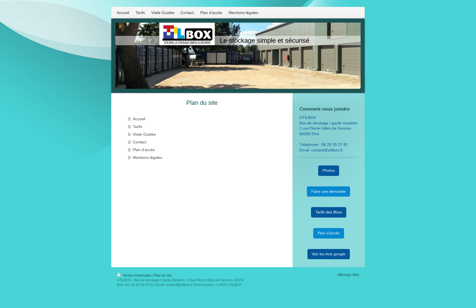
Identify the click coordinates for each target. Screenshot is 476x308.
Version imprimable (137, 275)
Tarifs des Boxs (328, 212)
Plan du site (163, 275)
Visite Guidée (144, 134)
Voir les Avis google (328, 254)
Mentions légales (147, 157)
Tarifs (137, 126)
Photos (329, 170)
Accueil (139, 119)
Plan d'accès (144, 150)
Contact (139, 142)
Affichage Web (348, 275)
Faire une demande (328, 191)
